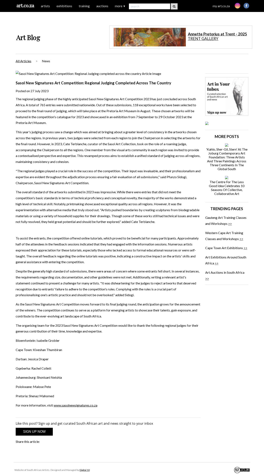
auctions (102, 6)
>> (230, 223)
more (120, 6)
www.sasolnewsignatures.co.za (75, 405)
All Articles (23, 61)
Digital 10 (85, 469)
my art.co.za (221, 6)
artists (45, 6)
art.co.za (25, 5)
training (84, 6)
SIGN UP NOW (34, 431)
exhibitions (64, 6)
